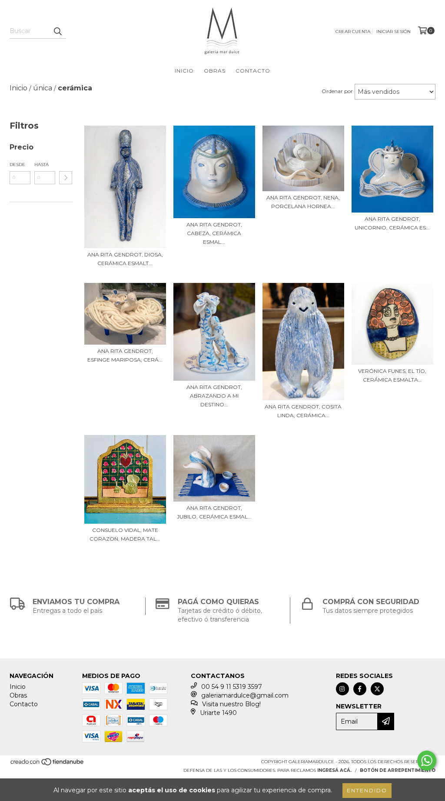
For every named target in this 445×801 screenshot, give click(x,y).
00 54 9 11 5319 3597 (231, 687)
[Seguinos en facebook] (359, 688)
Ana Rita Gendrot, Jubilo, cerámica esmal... (214, 512)
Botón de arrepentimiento (397, 770)
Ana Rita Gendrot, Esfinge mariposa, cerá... (125, 355)
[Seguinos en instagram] (342, 688)
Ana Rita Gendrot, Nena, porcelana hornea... (303, 201)
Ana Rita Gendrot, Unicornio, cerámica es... (392, 223)
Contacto (253, 70)
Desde (17, 164)
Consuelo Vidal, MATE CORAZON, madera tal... (125, 534)
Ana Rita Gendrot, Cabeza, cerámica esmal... (214, 233)
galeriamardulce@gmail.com (245, 695)
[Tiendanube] (48, 764)
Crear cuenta (352, 31)
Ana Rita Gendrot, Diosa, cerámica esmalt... (125, 258)
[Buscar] (57, 31)
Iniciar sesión (393, 31)
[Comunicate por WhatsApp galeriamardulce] (426, 761)
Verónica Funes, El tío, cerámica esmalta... (392, 375)
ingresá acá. (334, 770)
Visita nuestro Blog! (231, 704)
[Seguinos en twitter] (377, 688)
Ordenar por (337, 91)
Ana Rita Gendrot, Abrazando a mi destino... (214, 396)
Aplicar (65, 177)
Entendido (367, 790)
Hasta (41, 164)
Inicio (184, 70)
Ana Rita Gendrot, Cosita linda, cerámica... (303, 411)
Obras (215, 70)
